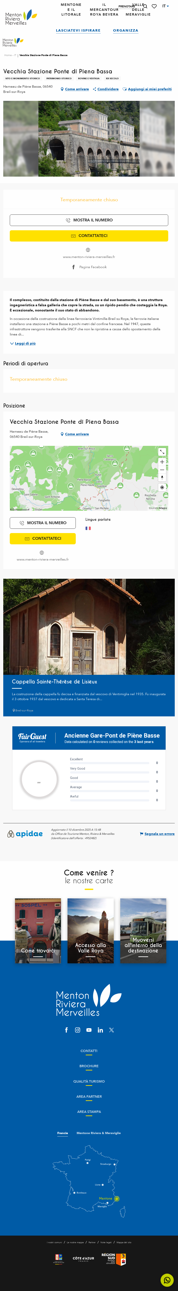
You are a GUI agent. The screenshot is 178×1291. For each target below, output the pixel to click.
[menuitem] (21, 17)
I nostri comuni (54, 1242)
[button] (145, 6)
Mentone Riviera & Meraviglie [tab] (99, 1133)
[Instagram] (77, 1030)
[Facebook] (66, 1030)
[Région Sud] (114, 1259)
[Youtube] (89, 1030)
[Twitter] (111, 1030)
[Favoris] (154, 6)
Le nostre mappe (75, 1242)
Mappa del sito (124, 1242)
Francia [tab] (62, 1133)
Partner (92, 1242)
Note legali (106, 1242)
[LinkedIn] (100, 1030)
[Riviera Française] (58, 1259)
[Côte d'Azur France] (83, 1259)
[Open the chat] (167, 1280)
